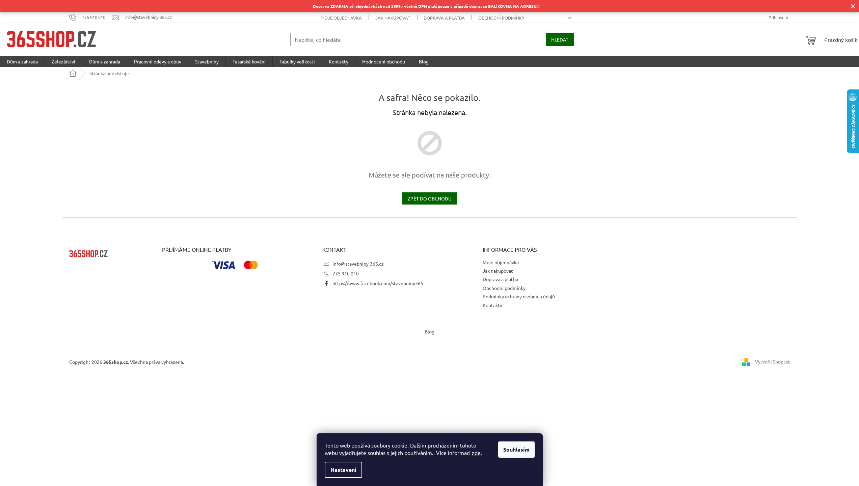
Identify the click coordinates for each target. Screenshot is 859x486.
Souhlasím (516, 449)
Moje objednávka (341, 18)
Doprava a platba (444, 18)
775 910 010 (345, 273)
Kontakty (492, 305)
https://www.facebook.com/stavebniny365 (377, 283)
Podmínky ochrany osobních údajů (519, 296)
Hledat (559, 39)
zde (476, 452)
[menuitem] (22, 61)
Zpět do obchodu (430, 198)
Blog (429, 331)
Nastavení (343, 469)
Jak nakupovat (392, 18)
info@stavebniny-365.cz (358, 264)
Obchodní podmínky (501, 18)
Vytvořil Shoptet (772, 361)
